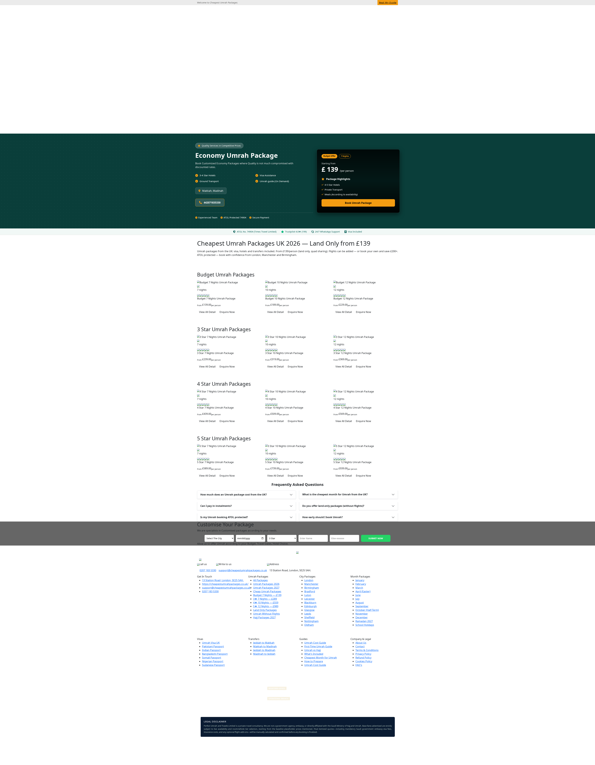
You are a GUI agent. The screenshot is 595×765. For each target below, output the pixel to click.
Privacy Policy (363, 654)
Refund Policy (363, 657)
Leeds (307, 613)
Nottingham (311, 621)
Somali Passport (211, 657)
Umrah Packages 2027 (266, 587)
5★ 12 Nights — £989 (265, 606)
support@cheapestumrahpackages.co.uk (243, 570)
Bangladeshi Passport (215, 654)
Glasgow (309, 610)
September (361, 606)
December (361, 617)
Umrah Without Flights (266, 613)
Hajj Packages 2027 (264, 617)
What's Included (313, 654)
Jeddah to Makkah (263, 642)
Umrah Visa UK (211, 642)
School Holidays (364, 625)
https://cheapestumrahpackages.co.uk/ (225, 584)
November (361, 613)
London (308, 580)
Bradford (309, 591)
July (357, 599)
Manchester (311, 584)
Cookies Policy (363, 661)
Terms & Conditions (367, 650)
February (360, 584)
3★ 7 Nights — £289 (265, 599)
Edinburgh (310, 606)
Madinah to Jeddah (264, 654)
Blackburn (310, 602)
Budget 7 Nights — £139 (267, 595)
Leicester (309, 599)
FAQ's (358, 665)
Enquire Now (227, 312)
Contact (360, 646)
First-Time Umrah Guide (318, 646)
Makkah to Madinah (265, 646)
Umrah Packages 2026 (266, 584)
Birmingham (311, 587)
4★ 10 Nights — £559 (265, 602)
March (359, 587)
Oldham (309, 625)
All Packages (260, 580)
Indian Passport (211, 650)
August (359, 602)
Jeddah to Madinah (264, 650)
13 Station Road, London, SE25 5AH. (223, 580)
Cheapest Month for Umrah (320, 657)
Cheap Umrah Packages (267, 591)
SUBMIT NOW (375, 538)
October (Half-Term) (367, 610)
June (358, 595)
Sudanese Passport (213, 665)
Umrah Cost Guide (315, 642)
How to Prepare (313, 661)
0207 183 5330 (208, 570)
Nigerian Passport (212, 661)
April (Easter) (362, 591)
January (359, 580)
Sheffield (309, 617)
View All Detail (207, 312)
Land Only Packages (265, 610)
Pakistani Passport (213, 646)
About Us (360, 642)
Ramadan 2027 (364, 621)
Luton (307, 595)
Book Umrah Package (358, 203)
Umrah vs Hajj (312, 650)
